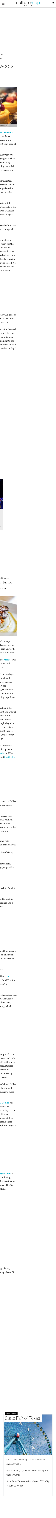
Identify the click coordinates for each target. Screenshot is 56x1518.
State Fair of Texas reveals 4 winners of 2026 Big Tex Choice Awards (27, 1483)
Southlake (9, 757)
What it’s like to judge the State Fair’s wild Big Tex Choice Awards (27, 1472)
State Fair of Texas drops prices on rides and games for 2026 (25, 1461)
